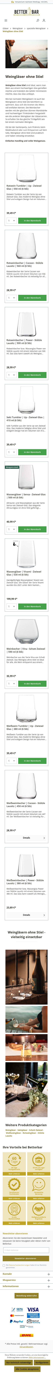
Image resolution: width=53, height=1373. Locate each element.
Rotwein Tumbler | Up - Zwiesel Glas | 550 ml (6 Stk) (24, 187)
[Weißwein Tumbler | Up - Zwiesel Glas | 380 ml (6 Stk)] (26, 708)
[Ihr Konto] (44, 20)
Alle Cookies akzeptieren (27, 1369)
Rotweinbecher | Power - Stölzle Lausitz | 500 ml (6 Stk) (24, 342)
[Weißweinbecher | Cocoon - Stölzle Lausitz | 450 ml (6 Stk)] (26, 786)
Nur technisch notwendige (18, 1362)
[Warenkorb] (48, 19)
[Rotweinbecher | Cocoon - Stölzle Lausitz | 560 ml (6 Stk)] (26, 245)
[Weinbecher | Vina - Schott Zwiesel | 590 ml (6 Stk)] (26, 631)
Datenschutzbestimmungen (19, 1265)
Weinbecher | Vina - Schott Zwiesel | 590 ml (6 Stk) (26, 650)
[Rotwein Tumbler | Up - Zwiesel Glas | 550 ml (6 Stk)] (26, 168)
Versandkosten (26, 1346)
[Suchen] (38, 20)
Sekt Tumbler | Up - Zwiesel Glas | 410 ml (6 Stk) (25, 419)
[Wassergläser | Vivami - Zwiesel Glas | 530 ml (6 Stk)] (26, 554)
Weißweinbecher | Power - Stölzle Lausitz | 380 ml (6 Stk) (25, 882)
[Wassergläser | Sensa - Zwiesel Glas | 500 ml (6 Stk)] (26, 477)
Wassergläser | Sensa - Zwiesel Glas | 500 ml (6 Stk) (26, 496)
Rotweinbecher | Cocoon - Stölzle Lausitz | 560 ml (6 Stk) (25, 264)
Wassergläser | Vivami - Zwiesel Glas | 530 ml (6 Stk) (24, 573)
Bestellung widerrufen (26, 1295)
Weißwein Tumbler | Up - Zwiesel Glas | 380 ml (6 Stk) (25, 727)
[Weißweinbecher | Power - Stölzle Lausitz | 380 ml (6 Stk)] (26, 863)
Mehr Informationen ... (37, 1357)
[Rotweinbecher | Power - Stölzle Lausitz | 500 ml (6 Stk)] (26, 323)
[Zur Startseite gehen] (26, 11)
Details (26, 837)
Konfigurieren (42, 1362)
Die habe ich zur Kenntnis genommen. (26, 1266)
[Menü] (6, 20)
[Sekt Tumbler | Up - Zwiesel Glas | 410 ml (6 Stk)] (26, 400)
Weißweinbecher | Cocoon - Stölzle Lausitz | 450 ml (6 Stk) (26, 805)
